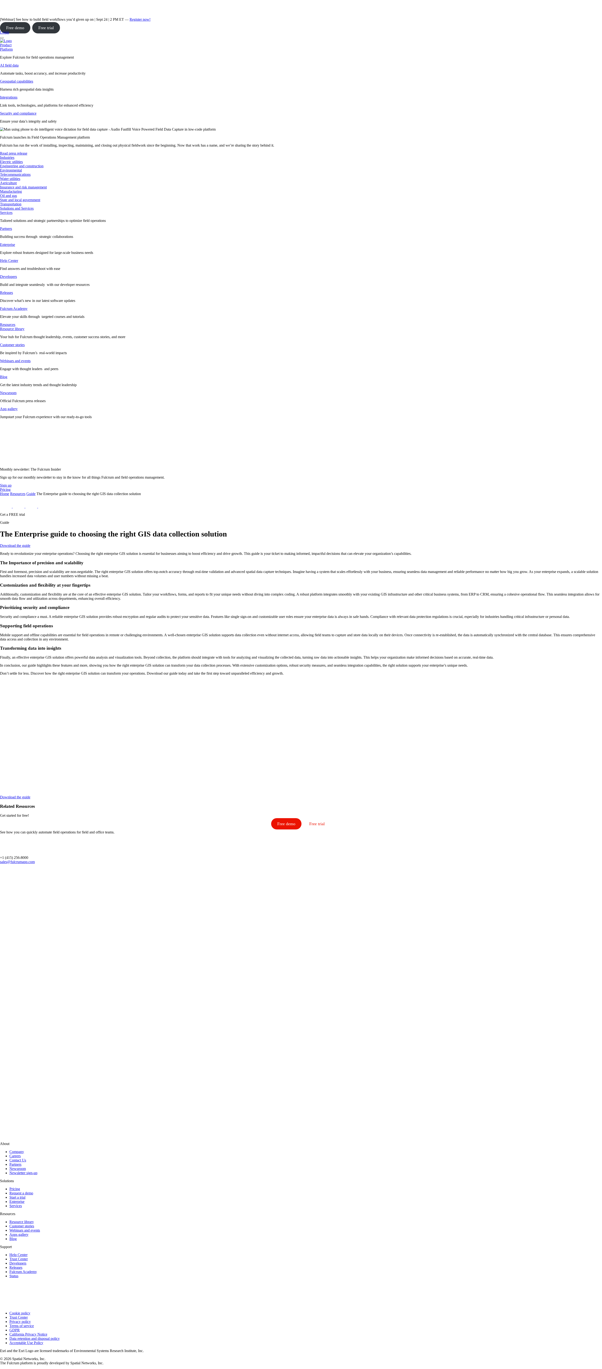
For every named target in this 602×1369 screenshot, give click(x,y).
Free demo (15, 27)
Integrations (8, 97)
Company (16, 1152)
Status (13, 1276)
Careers (15, 1156)
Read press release (13, 153)
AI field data (9, 65)
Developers (8, 277)
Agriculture (8, 183)
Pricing (14, 1189)
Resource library (12, 329)
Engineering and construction (22, 166)
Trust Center (18, 1259)
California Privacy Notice (28, 1334)
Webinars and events (15, 361)
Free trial (46, 27)
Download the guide (15, 546)
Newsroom (8, 393)
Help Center (9, 261)
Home (4, 494)
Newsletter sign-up (23, 1173)
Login (4, 32)
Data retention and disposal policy (34, 1339)
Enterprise (7, 245)
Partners (6, 229)
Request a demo (21, 1193)
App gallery (9, 409)
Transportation (10, 204)
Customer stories (12, 345)
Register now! (140, 19)
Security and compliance (18, 113)
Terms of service (21, 1326)
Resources (17, 494)
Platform (6, 49)
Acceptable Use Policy (26, 1343)
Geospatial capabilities (16, 81)
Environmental (11, 170)
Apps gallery (18, 1235)
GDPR (14, 1330)
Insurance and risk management (23, 187)
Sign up (6, 485)
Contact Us (17, 1160)
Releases (6, 293)
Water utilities (10, 179)
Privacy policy (20, 1322)
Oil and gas (8, 196)
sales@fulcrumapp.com (17, 862)
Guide (31, 494)
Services (6, 213)
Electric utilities (11, 162)
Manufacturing (11, 191)
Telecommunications (15, 174)
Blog (3, 377)
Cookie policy (19, 1313)
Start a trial (17, 1197)
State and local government (20, 200)
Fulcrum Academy (14, 309)
